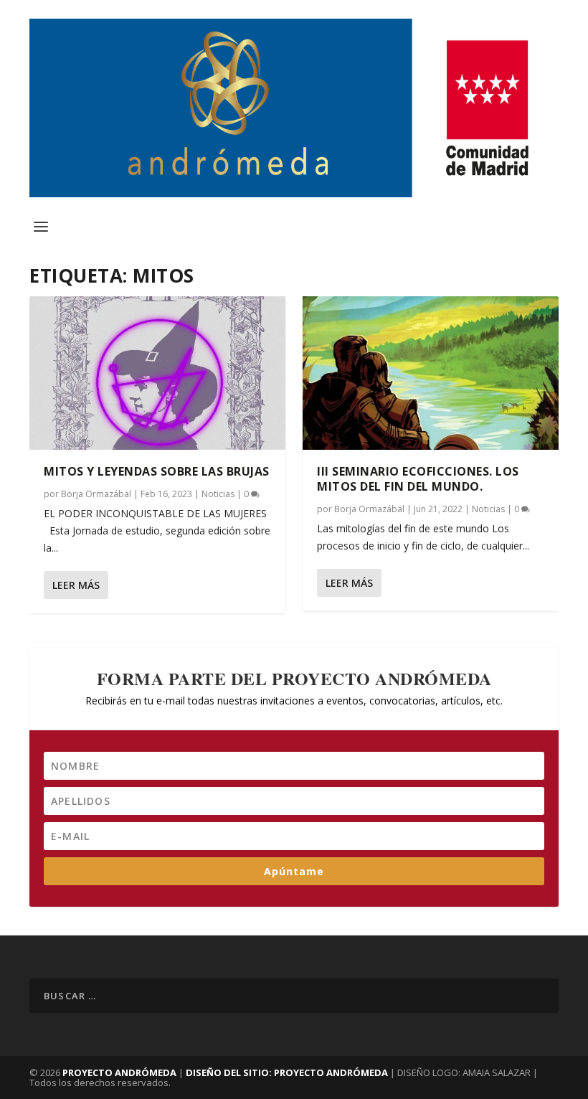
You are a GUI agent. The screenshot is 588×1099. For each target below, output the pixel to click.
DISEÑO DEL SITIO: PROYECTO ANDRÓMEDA (288, 1072)
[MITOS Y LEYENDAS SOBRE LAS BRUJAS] (157, 373)
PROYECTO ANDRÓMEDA (119, 1072)
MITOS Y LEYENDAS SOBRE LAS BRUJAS (157, 471)
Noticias (217, 494)
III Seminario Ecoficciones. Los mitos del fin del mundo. (418, 478)
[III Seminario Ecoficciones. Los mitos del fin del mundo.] (431, 373)
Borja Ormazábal (96, 494)
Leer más (76, 585)
